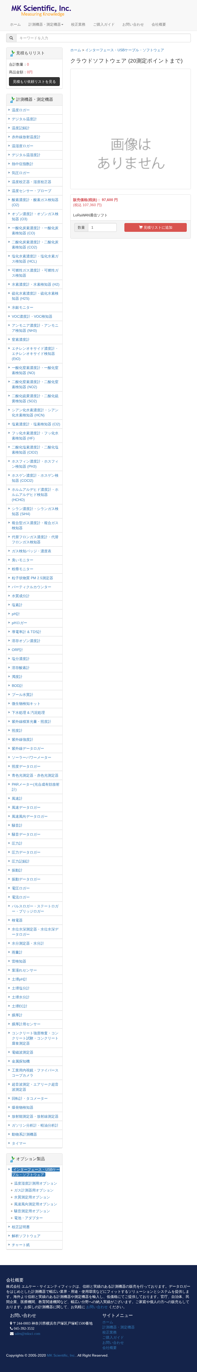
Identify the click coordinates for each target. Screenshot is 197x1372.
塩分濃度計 (21, 659)
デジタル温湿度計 (26, 155)
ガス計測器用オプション (34, 1190)
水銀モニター (22, 307)
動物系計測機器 (24, 1134)
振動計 (17, 870)
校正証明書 (21, 1227)
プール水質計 (22, 695)
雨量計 (17, 952)
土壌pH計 (19, 979)
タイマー (19, 1143)
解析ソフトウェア (26, 1236)
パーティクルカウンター (31, 587)
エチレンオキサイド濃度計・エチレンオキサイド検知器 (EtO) (35, 353)
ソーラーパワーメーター (31, 757)
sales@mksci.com (27, 1333)
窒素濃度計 (21, 339)
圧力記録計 (21, 861)
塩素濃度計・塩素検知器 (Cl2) (36, 424)
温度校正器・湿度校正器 (31, 182)
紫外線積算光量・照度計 (31, 721)
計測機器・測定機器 (44, 24)
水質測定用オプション (32, 1197)
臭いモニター (22, 560)
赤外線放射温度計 (26, 137)
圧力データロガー (26, 852)
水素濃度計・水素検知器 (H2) (36, 284)
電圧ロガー (21, 888)
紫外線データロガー (28, 748)
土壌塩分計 (21, 988)
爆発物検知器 (22, 1107)
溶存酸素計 (21, 668)
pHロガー (19, 623)
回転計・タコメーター (30, 1098)
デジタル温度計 (24, 119)
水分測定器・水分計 (28, 943)
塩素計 (17, 605)
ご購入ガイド (104, 24)
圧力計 (17, 843)
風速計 (17, 798)
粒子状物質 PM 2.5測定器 (32, 578)
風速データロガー (26, 807)
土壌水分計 (21, 997)
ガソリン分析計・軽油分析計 (35, 1125)
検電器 (17, 920)
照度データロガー (26, 766)
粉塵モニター (22, 569)
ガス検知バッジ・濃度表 (31, 551)
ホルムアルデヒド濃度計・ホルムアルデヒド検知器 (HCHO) (35, 494)
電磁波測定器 (22, 1052)
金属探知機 (21, 1061)
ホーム (15, 24)
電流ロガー (21, 897)
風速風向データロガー (30, 816)
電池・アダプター (28, 1218)
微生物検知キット (26, 704)
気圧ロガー (21, 173)
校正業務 (78, 24)
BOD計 (17, 686)
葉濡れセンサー (24, 970)
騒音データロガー (26, 834)
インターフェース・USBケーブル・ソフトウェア (124, 50)
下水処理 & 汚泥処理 (28, 712)
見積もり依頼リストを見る (34, 81)
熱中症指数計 (22, 164)
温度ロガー (21, 110)
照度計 (17, 730)
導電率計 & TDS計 (26, 632)
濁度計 (17, 677)
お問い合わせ (133, 24)
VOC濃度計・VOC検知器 (32, 316)
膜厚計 (17, 1015)
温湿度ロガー (22, 146)
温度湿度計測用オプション (35, 1183)
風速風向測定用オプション (35, 1204)
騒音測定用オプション (32, 1211)
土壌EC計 (19, 1006)
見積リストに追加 (157, 227)
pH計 (16, 614)
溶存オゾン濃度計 (26, 641)
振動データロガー (26, 879)
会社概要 (159, 24)
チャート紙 (21, 1245)
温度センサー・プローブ (31, 191)
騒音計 (17, 825)
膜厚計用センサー (26, 1024)
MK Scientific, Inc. (61, 1355)
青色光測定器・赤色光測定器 (35, 775)
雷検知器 (19, 961)
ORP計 (17, 650)
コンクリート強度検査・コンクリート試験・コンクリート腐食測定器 (35, 1038)
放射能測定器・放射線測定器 (35, 1116)
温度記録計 (21, 128)
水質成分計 (21, 596)
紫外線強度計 (22, 739)
